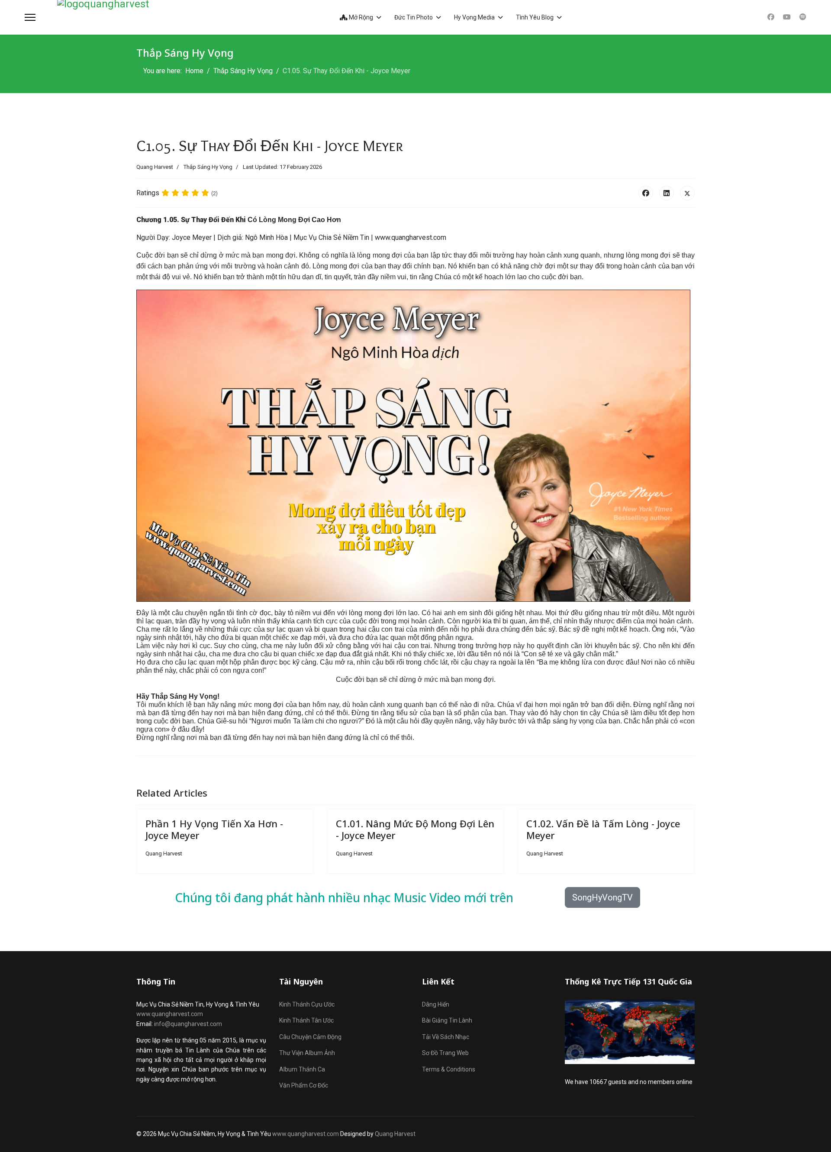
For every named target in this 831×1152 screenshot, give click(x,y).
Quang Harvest (395, 1133)
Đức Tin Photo (413, 17)
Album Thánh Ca (302, 1069)
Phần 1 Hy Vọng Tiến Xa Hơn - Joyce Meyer (214, 829)
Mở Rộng (360, 17)
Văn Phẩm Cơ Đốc (303, 1085)
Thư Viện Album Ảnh (307, 1052)
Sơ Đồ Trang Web (445, 1052)
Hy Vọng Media (474, 17)
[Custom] (802, 17)
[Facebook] (770, 17)
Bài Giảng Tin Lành (447, 1020)
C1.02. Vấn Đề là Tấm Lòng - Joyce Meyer (603, 829)
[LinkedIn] (666, 193)
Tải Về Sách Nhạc (445, 1036)
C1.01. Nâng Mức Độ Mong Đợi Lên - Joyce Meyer (415, 829)
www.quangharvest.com (169, 1013)
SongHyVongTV (602, 897)
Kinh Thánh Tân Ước (306, 1020)
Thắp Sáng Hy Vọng (208, 167)
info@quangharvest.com (188, 1023)
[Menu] (30, 17)
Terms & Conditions (448, 1069)
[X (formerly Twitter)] (687, 193)
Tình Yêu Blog (535, 17)
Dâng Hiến (435, 1004)
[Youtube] (787, 17)
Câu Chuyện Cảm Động (310, 1036)
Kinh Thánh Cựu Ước (307, 1004)
